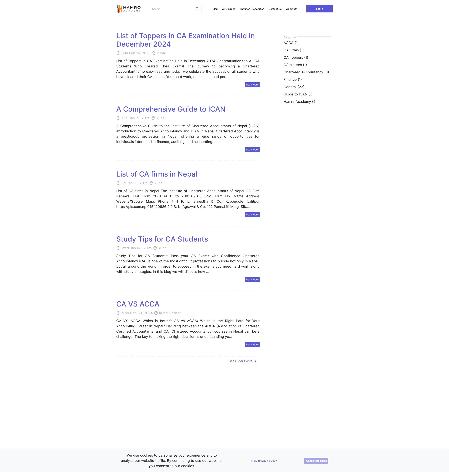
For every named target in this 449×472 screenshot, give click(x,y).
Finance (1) (293, 79)
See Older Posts (243, 361)
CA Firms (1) (294, 50)
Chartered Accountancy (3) (306, 72)
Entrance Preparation (252, 8)
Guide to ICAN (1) (298, 94)
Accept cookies (316, 460)
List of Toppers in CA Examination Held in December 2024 (185, 39)
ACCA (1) (291, 43)
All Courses (228, 8)
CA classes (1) (295, 65)
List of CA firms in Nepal (156, 174)
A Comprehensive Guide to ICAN (170, 109)
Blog (215, 8)
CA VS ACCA (137, 304)
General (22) (294, 87)
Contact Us (275, 8)
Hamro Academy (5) (300, 101)
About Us (291, 8)
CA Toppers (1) (296, 57)
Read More (252, 84)
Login (319, 8)
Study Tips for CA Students (162, 239)
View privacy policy (264, 460)
